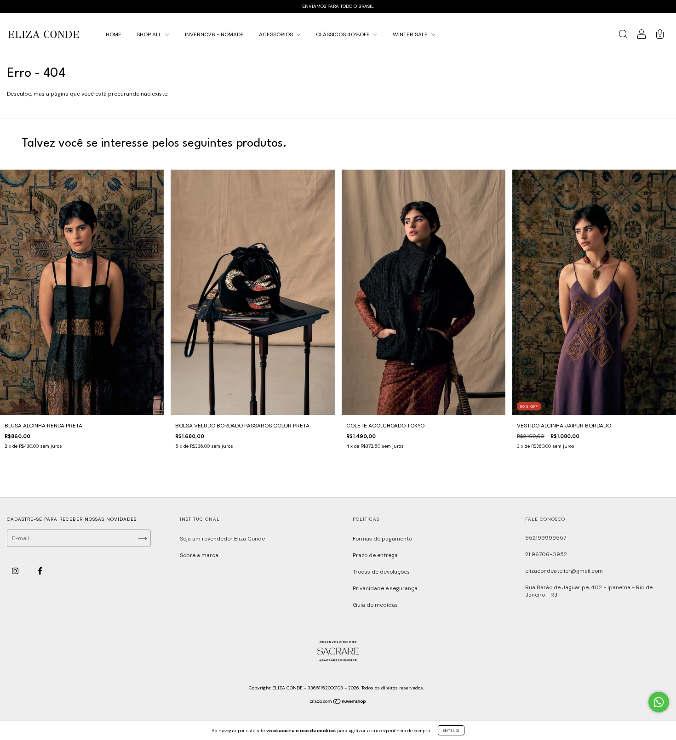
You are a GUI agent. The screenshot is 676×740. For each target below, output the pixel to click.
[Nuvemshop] (338, 702)
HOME (113, 34)
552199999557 (545, 537)
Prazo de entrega (375, 555)
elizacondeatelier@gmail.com (564, 571)
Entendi (451, 730)
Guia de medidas (375, 605)
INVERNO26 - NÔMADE (214, 34)
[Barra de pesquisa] (623, 36)
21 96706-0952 (546, 554)
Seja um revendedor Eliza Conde (222, 538)
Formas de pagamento (382, 538)
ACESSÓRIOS (276, 34)
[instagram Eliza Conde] (16, 571)
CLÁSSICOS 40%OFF (343, 34)
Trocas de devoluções (381, 571)
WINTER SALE (411, 34)
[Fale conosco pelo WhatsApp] (658, 702)
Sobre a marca (199, 555)
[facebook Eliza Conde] (40, 571)
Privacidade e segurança (385, 588)
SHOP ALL (150, 34)
